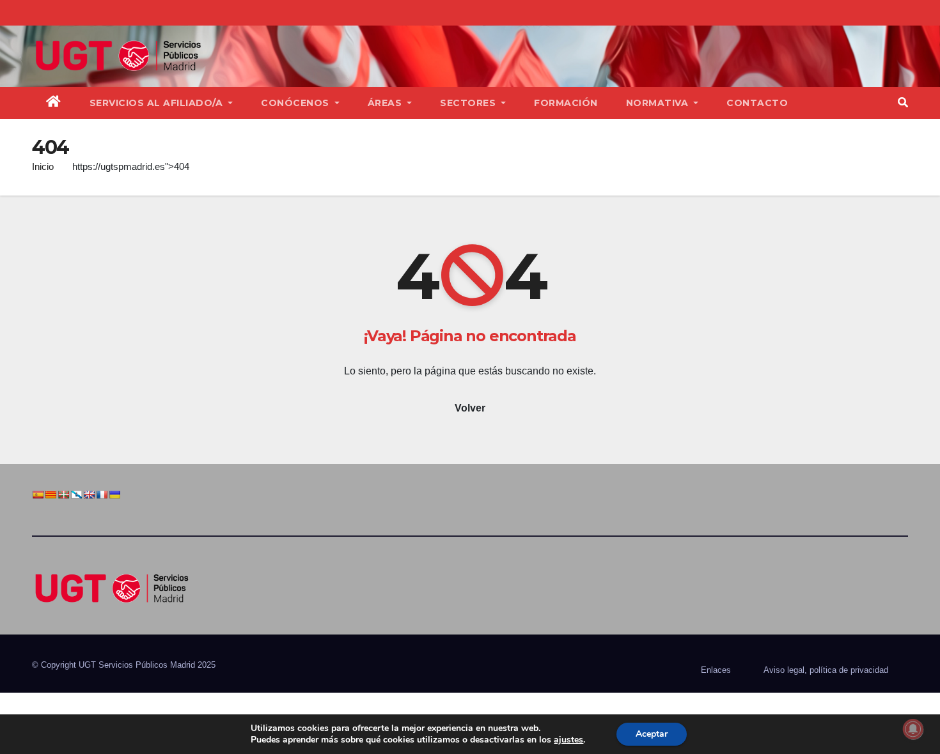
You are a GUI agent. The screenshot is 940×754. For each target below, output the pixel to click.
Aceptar (652, 734)
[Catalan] (50, 494)
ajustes (568, 740)
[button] (903, 102)
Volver (470, 408)
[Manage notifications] (913, 729)
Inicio (43, 166)
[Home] (53, 103)
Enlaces (716, 670)
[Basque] (63, 494)
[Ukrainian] (114, 494)
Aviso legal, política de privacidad (826, 670)
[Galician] (76, 494)
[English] (89, 494)
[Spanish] (37, 494)
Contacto (757, 103)
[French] (101, 494)
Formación (566, 103)
